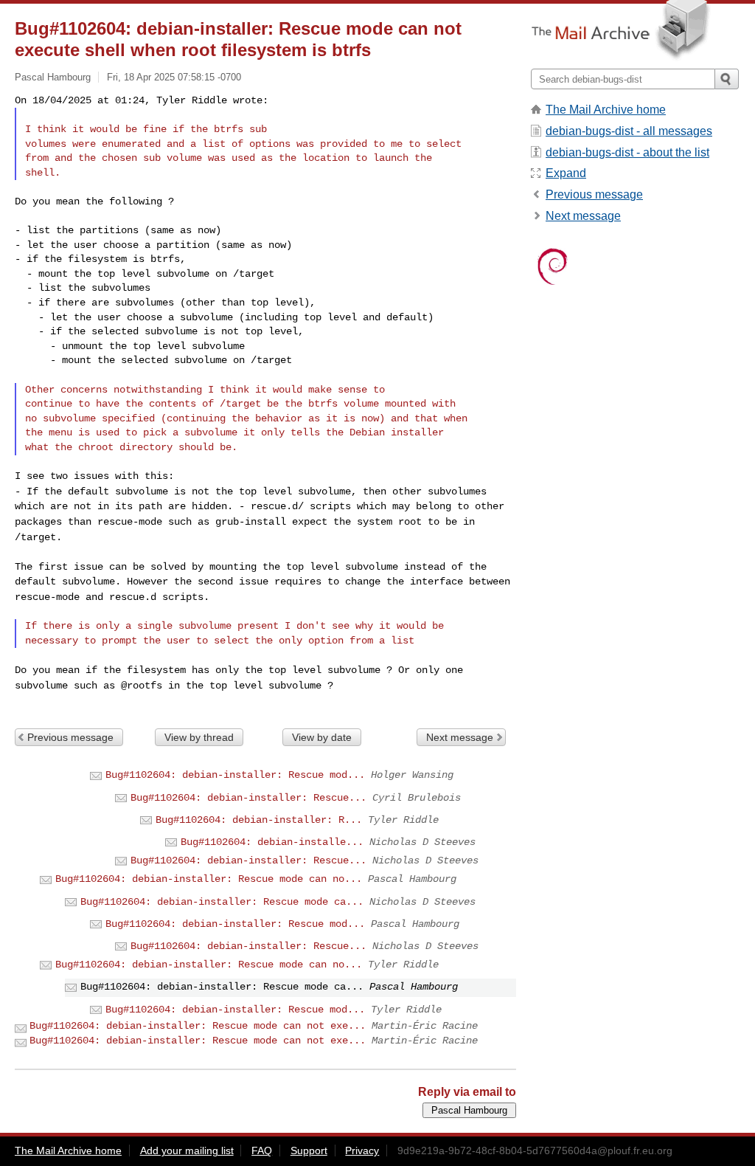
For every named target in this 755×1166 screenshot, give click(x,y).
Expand (566, 173)
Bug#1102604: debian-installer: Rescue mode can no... (208, 879)
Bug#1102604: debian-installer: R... (259, 820)
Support (308, 1150)
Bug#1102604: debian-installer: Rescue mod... (235, 775)
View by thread (199, 737)
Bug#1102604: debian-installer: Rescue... (248, 798)
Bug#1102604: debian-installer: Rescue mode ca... (221, 902)
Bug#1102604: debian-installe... (272, 842)
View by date (322, 737)
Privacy (362, 1150)
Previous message (70, 737)
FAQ (261, 1150)
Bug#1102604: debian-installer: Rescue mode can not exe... (197, 1026)
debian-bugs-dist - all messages (629, 131)
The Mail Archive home (606, 109)
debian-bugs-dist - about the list (627, 152)
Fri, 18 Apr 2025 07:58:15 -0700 (174, 77)
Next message (459, 737)
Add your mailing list (187, 1150)
